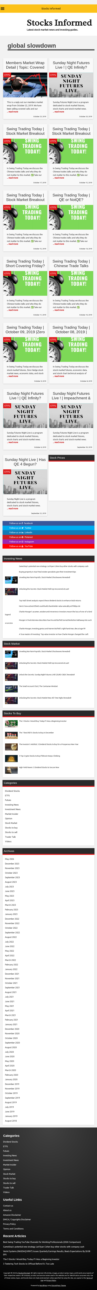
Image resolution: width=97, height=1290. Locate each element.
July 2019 (9, 1107)
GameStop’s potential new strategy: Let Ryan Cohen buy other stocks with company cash (43, 1247)
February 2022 (11, 964)
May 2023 (9, 896)
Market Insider (11, 814)
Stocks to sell (11, 832)
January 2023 (11, 914)
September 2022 (12, 932)
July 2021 (9, 997)
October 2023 (11, 873)
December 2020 (12, 1029)
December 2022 (12, 919)
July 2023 (9, 886)
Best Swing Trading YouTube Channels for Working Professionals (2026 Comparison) (42, 1242)
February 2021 (11, 1020)
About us (7, 1210)
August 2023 (11, 882)
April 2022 (9, 955)
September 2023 (12, 877)
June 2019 (9, 1111)
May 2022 (9, 951)
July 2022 (9, 942)
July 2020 (9, 1052)
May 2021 (9, 1006)
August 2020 (11, 1047)
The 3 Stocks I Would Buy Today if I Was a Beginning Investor (31, 1259)
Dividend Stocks (12, 791)
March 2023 (10, 905)
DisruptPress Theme (59, 1285)
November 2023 (12, 868)
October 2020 (11, 1038)
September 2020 (12, 1043)
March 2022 (10, 960)
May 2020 (9, 1061)
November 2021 (12, 978)
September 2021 (12, 987)
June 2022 (9, 946)
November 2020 (12, 1033)
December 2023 (12, 864)
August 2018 (11, 1121)
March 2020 (10, 1070)
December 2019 (12, 1084)
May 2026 (9, 859)
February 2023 (11, 909)
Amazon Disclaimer (12, 1215)
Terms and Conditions (13, 1229)
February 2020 (11, 1075)
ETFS (7, 75)
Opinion (8, 818)
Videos (8, 841)
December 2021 (12, 974)
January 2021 (11, 1024)
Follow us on (21, 523)
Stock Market (11, 823)
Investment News (13, 809)
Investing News (12, 805)
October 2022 (11, 928)
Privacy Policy (9, 1224)
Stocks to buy (11, 828)
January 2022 (11, 969)
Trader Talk (10, 837)
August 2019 (11, 1102)
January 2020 (11, 1079)
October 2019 (11, 1093)
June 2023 (9, 891)
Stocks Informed (51, 8)
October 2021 (11, 983)
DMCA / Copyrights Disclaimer (17, 1219)
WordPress (43, 1285)
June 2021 (9, 1001)
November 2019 (12, 1088)
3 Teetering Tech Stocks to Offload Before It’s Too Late (28, 1264)
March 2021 (10, 1015)
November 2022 (12, 923)
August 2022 (11, 937)
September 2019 (12, 1098)
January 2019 (11, 1116)
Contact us (8, 1206)
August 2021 (11, 992)
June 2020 (9, 1056)
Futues (8, 800)
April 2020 (9, 1066)
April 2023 (9, 900)
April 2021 (9, 1010)
